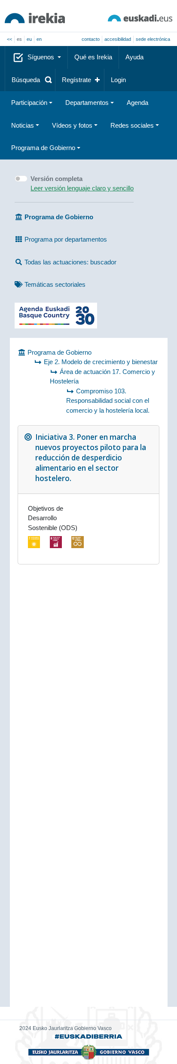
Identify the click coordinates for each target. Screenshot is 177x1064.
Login (118, 79)
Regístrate (76, 79)
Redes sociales (132, 125)
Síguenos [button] (41, 57)
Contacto (91, 39)
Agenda (137, 102)
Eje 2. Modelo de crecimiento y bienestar (101, 361)
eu (29, 39)
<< (9, 39)
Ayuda (134, 57)
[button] (30, 80)
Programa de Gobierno (43, 147)
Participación (29, 102)
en (39, 39)
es (19, 39)
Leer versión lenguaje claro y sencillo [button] (82, 188)
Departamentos (87, 102)
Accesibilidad (117, 39)
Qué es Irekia (93, 57)
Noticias (22, 125)
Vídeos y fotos (72, 125)
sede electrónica (153, 39)
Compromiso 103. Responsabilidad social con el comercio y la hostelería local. (108, 400)
